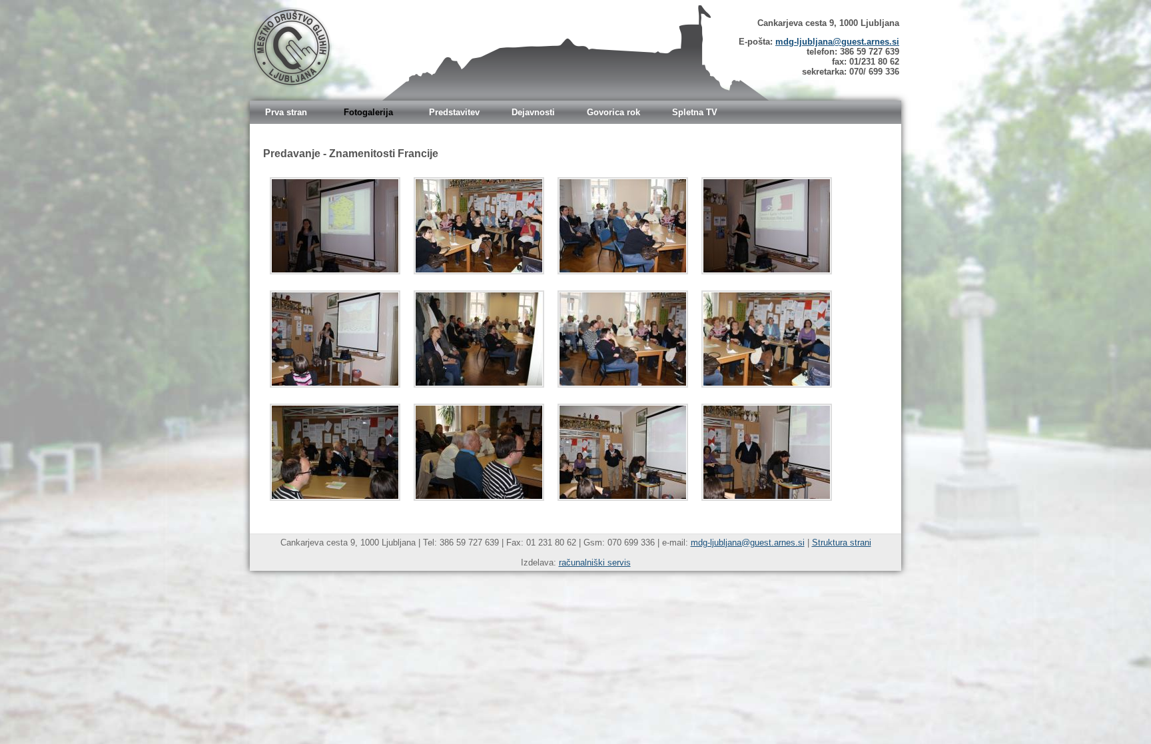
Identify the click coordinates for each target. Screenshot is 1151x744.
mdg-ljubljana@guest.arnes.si (837, 42)
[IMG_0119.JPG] (335, 452)
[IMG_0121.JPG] (623, 452)
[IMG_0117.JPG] (623, 339)
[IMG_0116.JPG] (479, 339)
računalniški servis (595, 562)
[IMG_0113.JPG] (623, 225)
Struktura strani (841, 543)
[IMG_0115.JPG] (335, 339)
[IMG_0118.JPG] (766, 339)
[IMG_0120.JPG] (479, 452)
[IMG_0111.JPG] (335, 225)
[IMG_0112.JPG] (479, 225)
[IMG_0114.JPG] (766, 225)
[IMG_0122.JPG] (766, 452)
